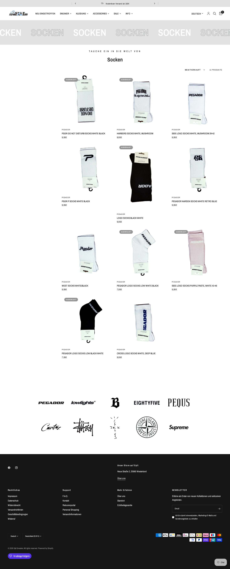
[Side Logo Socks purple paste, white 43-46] (197, 253)
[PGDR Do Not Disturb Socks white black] (87, 101)
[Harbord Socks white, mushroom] (142, 101)
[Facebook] (11, 467)
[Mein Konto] (208, 13)
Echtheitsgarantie (124, 505)
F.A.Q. (65, 496)
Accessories (100, 13)
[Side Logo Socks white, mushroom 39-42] (197, 101)
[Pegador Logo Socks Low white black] (142, 253)
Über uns (121, 496)
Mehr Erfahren (124, 490)
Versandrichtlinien (15, 509)
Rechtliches (14, 490)
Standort (121, 500)
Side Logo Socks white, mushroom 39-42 (193, 133)
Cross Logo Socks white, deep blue (136, 353)
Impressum (12, 496)
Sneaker (64, 13)
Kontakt (66, 500)
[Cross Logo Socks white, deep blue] (142, 320)
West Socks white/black (75, 285)
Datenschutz (13, 500)
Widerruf (11, 518)
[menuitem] (45, 13)
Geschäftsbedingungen (18, 514)
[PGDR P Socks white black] (87, 168)
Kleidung (81, 13)
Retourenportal (69, 505)
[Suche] (215, 13)
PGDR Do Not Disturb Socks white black (83, 133)
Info (128, 13)
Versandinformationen (72, 514)
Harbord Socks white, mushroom (135, 133)
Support (67, 490)
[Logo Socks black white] (142, 176)
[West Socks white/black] (87, 253)
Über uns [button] (121, 478)
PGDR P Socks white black (76, 201)
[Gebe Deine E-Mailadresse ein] (219, 508)
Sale (116, 13)
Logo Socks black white (130, 218)
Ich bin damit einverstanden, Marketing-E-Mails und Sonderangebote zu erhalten (195, 517)
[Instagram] (18, 467)
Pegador (66, 129)
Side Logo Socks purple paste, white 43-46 (194, 285)
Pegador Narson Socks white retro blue (194, 201)
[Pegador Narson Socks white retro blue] (197, 168)
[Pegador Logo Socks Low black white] (87, 320)
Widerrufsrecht (14, 505)
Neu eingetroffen (45, 13)
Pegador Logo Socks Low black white (82, 353)
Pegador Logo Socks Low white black (137, 285)
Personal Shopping (71, 509)
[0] (220, 13)
